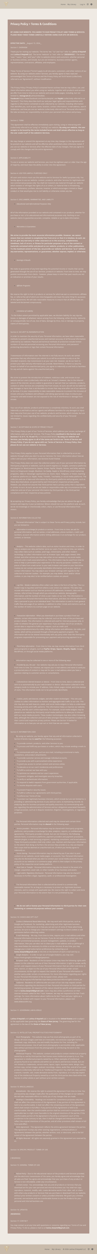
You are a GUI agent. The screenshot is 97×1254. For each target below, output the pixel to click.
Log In (82, 4)
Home (63, 4)
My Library (71, 4)
